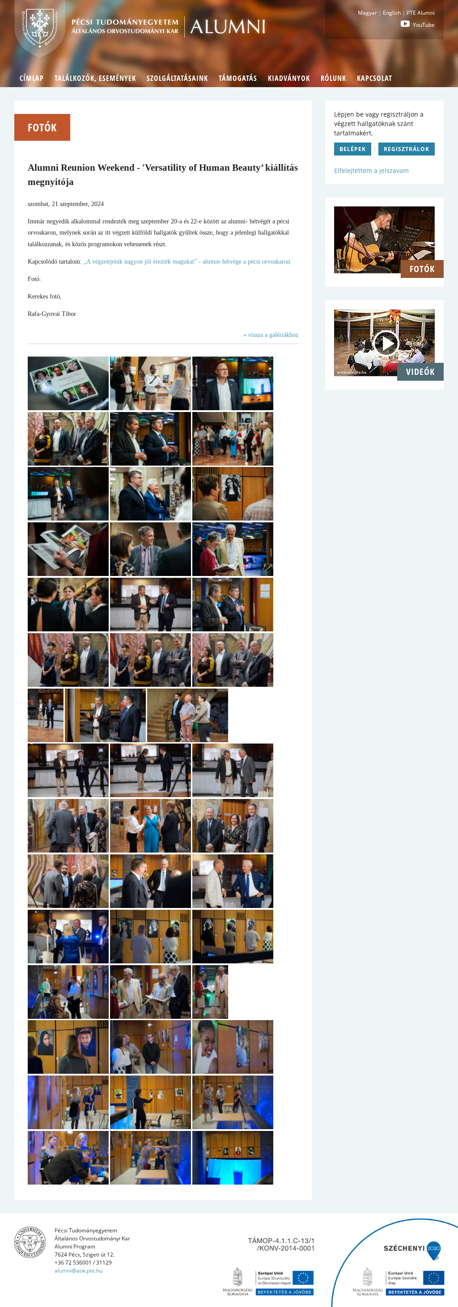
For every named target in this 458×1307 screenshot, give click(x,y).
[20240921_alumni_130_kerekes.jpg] (68, 463)
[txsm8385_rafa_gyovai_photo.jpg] (232, 1127)
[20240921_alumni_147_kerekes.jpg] (68, 629)
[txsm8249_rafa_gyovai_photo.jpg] (150, 629)
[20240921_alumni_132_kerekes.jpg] (150, 463)
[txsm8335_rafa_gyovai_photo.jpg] (68, 1016)
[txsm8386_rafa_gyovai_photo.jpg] (68, 1182)
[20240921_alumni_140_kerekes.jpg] (150, 518)
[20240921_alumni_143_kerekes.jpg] (68, 574)
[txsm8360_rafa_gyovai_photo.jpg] (150, 1071)
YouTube (423, 25)
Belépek (352, 149)
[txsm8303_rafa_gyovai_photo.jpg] (68, 795)
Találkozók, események (95, 78)
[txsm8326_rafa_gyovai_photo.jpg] (232, 906)
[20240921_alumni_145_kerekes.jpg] (150, 574)
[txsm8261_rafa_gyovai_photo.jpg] (232, 629)
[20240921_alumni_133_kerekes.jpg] (232, 463)
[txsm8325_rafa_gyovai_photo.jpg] (150, 906)
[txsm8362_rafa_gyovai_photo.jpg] (232, 1071)
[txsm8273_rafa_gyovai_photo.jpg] (46, 740)
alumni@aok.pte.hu (78, 1270)
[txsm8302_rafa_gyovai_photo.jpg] (187, 740)
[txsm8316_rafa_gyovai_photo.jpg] (232, 850)
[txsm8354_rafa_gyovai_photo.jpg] (68, 1071)
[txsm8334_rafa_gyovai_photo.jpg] (232, 961)
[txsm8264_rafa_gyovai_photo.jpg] (150, 684)
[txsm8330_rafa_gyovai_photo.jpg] (150, 961)
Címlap (32, 78)
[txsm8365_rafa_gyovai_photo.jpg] (68, 1127)
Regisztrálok (406, 149)
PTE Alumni (421, 13)
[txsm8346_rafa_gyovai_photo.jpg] (210, 1016)
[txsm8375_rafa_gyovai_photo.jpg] (150, 1127)
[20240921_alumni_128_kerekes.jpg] (232, 408)
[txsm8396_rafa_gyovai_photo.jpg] (150, 1182)
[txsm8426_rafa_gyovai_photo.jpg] (232, 1182)
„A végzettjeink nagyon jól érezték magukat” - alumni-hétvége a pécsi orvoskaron (187, 261)
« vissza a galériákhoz (270, 335)
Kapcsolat (374, 78)
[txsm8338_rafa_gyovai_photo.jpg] (150, 1016)
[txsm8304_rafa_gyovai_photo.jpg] (150, 795)
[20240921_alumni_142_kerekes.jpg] (232, 518)
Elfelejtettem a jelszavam (371, 170)
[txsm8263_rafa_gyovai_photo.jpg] (68, 684)
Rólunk (333, 78)
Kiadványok (289, 78)
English (392, 13)
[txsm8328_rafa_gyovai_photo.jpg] (68, 961)
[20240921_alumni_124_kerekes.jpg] (68, 408)
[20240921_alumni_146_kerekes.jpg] (232, 574)
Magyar (367, 13)
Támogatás (238, 78)
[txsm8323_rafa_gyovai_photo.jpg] (68, 906)
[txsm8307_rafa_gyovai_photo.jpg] (232, 795)
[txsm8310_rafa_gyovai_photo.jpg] (68, 850)
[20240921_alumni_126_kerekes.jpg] (150, 408)
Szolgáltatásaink (177, 78)
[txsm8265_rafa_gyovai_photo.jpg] (232, 684)
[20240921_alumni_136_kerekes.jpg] (68, 518)
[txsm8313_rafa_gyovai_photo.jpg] (150, 850)
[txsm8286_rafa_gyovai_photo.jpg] (105, 740)
